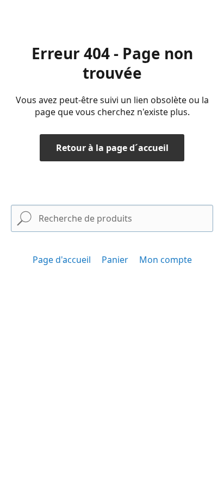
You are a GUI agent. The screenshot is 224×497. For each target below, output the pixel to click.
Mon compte (165, 260)
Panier (115, 260)
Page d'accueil (62, 260)
